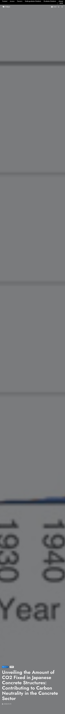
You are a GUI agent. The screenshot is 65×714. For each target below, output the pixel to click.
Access (12, 1)
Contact (4, 1)
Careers (19, 1)
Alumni (61, 1)
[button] (58, 7)
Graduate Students (50, 1)
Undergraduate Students (33, 1)
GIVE (61, 3)
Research (5, 667)
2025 (11, 667)
